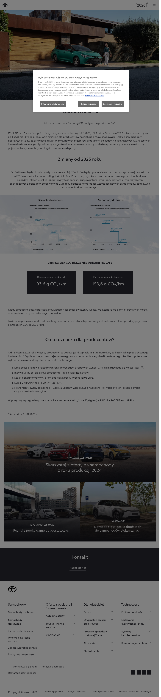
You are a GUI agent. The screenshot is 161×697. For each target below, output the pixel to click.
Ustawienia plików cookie (52, 104)
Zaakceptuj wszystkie (112, 104)
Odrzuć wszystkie (88, 104)
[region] (81, 91)
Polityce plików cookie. (94, 95)
